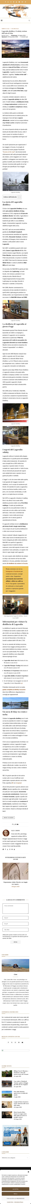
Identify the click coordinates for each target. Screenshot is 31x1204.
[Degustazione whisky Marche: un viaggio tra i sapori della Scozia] (15, 871)
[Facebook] (5, 2)
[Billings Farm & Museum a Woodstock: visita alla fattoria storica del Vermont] (7, 1073)
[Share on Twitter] (14, 824)
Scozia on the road (8, 152)
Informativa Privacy (18, 1202)
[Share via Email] (17, 824)
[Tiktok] (25, 2)
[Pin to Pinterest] (15, 824)
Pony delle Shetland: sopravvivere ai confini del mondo (20, 1093)
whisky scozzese (9, 817)
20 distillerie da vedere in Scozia (17, 563)
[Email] (19, 2)
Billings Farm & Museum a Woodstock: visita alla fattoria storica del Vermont (21, 1072)
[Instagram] (11, 2)
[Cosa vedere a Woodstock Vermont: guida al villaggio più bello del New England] (7, 1083)
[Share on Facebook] (12, 824)
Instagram (9, 571)
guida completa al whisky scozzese (14, 689)
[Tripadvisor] (22, 2)
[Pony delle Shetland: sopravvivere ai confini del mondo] (7, 1094)
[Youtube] (16, 2)
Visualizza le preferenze (15, 1198)
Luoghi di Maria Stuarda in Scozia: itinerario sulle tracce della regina (21, 1103)
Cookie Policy (10, 1202)
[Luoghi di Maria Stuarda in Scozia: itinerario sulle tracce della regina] (7, 1104)
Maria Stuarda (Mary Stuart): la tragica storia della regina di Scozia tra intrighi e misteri (20, 1115)
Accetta (15, 1189)
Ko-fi (7, 583)
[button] (28, 1172)
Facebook (17, 571)
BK (13, 783)
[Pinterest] (13, 2)
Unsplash (19, 783)
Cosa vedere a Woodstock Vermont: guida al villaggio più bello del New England (21, 1083)
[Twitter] (8, 2)
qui (22, 683)
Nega (15, 1194)
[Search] (29, 20)
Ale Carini (6, 35)
